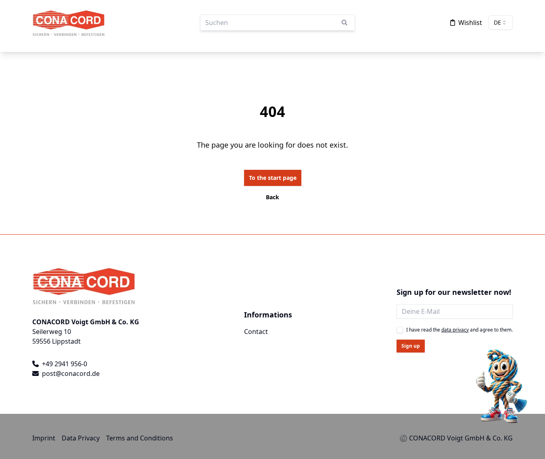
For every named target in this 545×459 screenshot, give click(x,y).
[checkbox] (400, 330)
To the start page (273, 178)
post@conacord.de (71, 373)
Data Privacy (81, 438)
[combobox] (501, 22)
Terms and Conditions (139, 438)
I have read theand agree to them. (459, 330)
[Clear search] (344, 23)
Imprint (43, 438)
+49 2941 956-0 (64, 363)
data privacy (455, 329)
